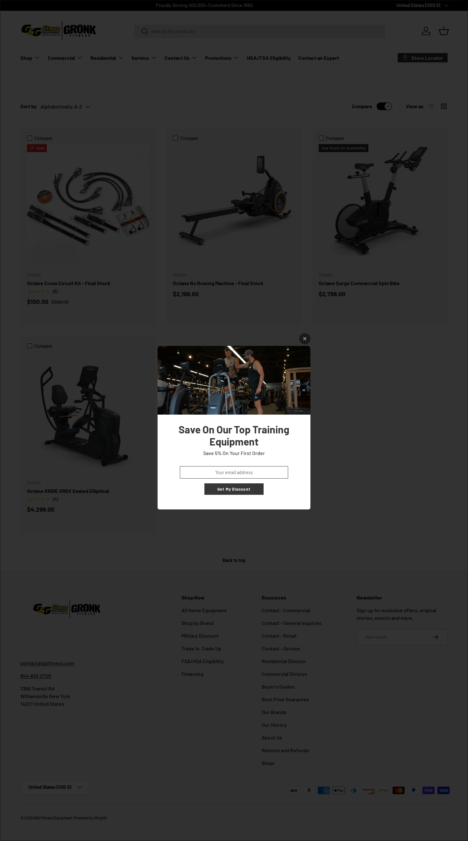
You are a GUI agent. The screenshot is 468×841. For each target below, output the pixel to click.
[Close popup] (304, 338)
